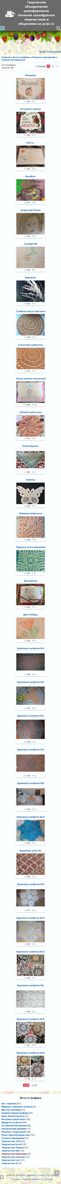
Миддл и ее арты (11, 1122)
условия (49, 1179)
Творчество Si (9, 1163)
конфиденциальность (32, 1179)
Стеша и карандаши (12, 1138)
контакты (52, 1175)
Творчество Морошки (13, 1153)
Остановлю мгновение (14, 1125)
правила (31, 1175)
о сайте (41, 1175)
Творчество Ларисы (12, 1147)
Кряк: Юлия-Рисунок (12, 1116)
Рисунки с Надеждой (13, 1131)
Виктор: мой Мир (11, 1109)
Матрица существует (13, 1119)
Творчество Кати (11, 1144)
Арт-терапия (8, 1103)
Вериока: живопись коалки (16, 1106)
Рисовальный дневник (13, 1128)
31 (35, 405)
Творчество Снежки (12, 1156)
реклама (16, 1179)
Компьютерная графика (14, 1112)
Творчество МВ (10, 1150)
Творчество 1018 (11, 1141)
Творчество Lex (10, 1160)
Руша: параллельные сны (15, 1134)
